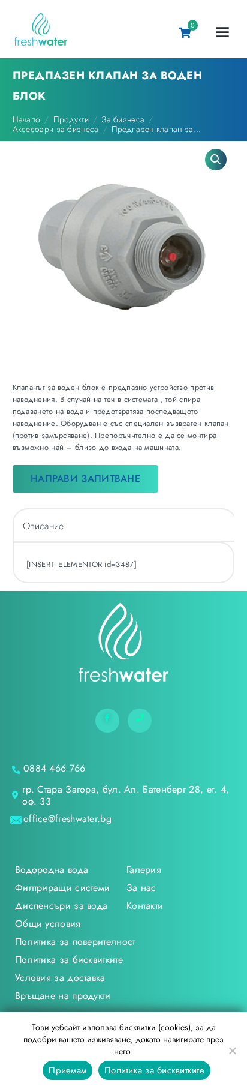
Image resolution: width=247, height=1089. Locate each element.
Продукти (71, 119)
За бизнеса (122, 119)
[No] (232, 1051)
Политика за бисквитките (154, 1070)
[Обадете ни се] (140, 721)
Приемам (67, 1070)
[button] (216, 159)
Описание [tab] (43, 526)
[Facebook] (107, 721)
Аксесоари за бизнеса (56, 129)
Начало (27, 119)
